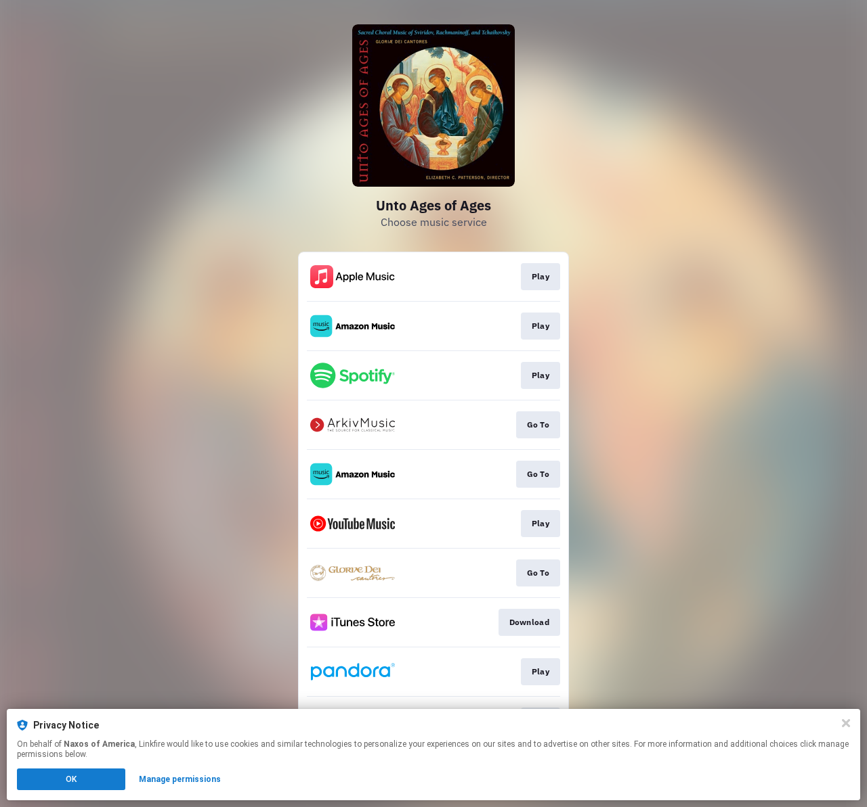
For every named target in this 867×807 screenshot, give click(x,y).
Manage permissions (180, 779)
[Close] (846, 723)
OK (71, 779)
